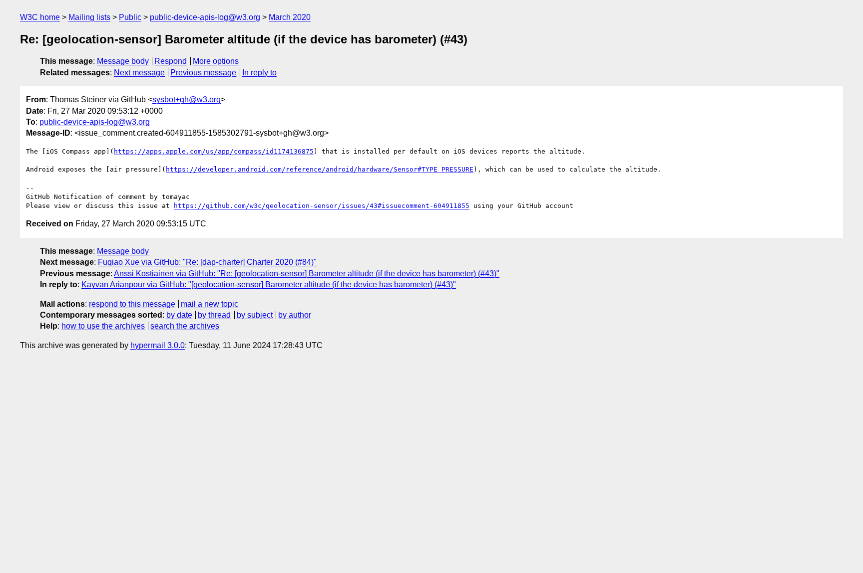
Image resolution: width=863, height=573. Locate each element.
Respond (170, 61)
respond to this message (132, 304)
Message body (123, 61)
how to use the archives (103, 326)
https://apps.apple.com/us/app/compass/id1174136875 (214, 151)
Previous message (203, 72)
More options (216, 61)
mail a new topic (209, 304)
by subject (255, 315)
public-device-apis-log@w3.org (205, 17)
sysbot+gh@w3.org (186, 99)
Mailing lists (89, 17)
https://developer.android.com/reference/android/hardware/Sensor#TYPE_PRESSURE (319, 169)
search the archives (184, 326)
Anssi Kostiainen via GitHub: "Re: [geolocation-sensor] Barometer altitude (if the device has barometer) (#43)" (306, 273)
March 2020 (290, 17)
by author (294, 315)
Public (130, 17)
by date (179, 315)
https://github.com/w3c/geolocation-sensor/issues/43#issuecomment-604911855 (321, 205)
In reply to (259, 72)
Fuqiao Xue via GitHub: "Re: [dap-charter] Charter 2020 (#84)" (207, 262)
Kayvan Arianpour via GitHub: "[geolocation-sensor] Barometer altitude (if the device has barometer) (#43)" (268, 284)
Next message (139, 72)
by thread (214, 315)
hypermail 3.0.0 (157, 345)
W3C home (40, 17)
